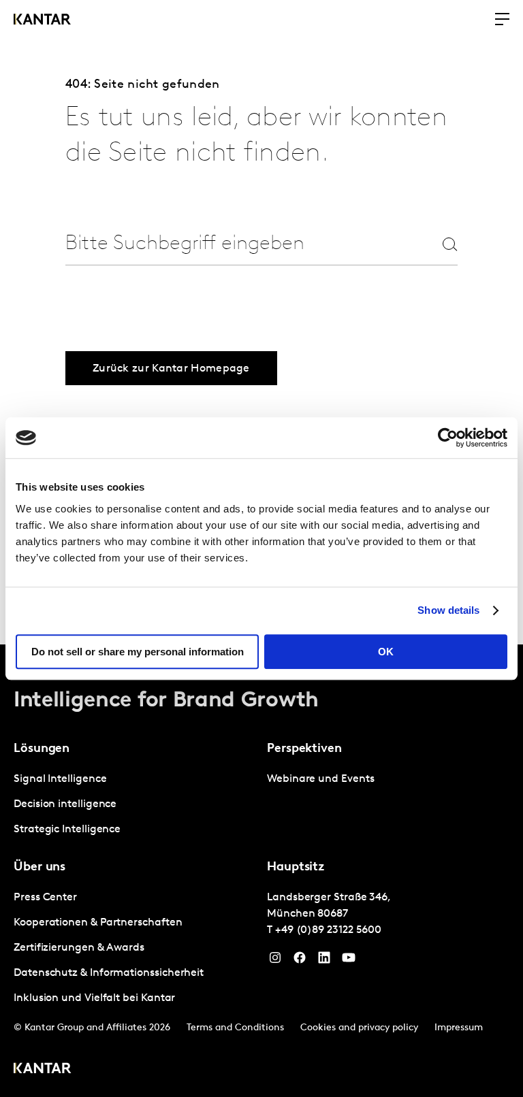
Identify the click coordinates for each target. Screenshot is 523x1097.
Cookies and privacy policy (359, 1028)
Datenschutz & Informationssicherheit (109, 973)
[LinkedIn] (324, 960)
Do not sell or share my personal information (137, 651)
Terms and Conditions (235, 1028)
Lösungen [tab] (41, 749)
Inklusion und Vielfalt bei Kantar (94, 998)
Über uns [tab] (39, 868)
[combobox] (237, 244)
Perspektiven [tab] (304, 749)
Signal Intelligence (60, 779)
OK (386, 651)
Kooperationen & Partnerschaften (98, 922)
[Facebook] (299, 960)
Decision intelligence (65, 804)
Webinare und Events (320, 779)
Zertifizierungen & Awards (79, 948)
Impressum (458, 1028)
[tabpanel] (135, 804)
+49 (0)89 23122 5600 (328, 930)
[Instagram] (275, 960)
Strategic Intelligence (67, 829)
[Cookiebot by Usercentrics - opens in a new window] (447, 437)
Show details (448, 610)
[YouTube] (348, 960)
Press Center (45, 897)
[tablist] (261, 870)
